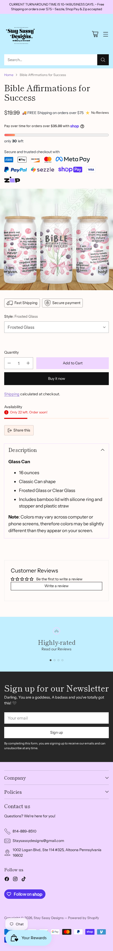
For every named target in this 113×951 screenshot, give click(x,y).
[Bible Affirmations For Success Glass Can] (56, 239)
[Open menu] (105, 34)
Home (8, 75)
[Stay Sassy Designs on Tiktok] (23, 880)
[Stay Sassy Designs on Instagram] (15, 880)
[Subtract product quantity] (9, 363)
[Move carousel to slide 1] (51, 660)
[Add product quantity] (28, 363)
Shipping (11, 394)
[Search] (103, 59)
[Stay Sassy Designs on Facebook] (7, 880)
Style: (21, 316)
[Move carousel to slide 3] (58, 660)
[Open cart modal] (95, 34)
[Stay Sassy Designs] (21, 34)
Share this (21, 430)
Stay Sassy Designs (49, 918)
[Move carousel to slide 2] (54, 660)
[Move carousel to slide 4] (62, 660)
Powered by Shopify (83, 918)
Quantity (11, 352)
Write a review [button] (56, 585)
